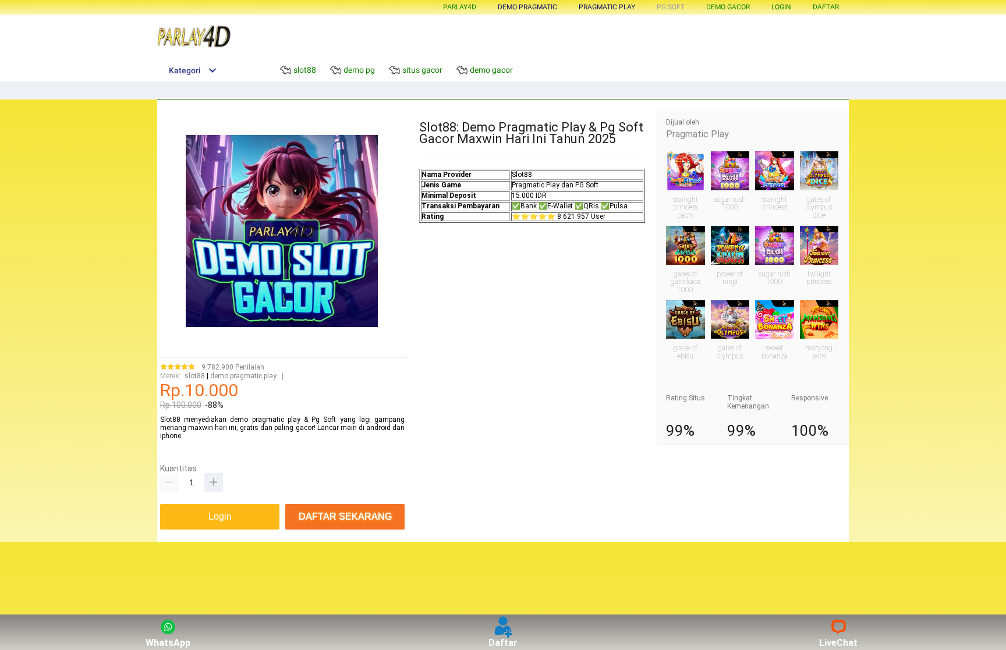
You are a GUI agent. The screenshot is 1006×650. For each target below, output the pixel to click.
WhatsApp (168, 642)
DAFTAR (826, 7)
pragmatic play (607, 7)
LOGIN (781, 7)
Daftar (503, 642)
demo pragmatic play (243, 376)
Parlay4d (459, 7)
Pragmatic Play (697, 134)
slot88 (195, 376)
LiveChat (838, 642)
